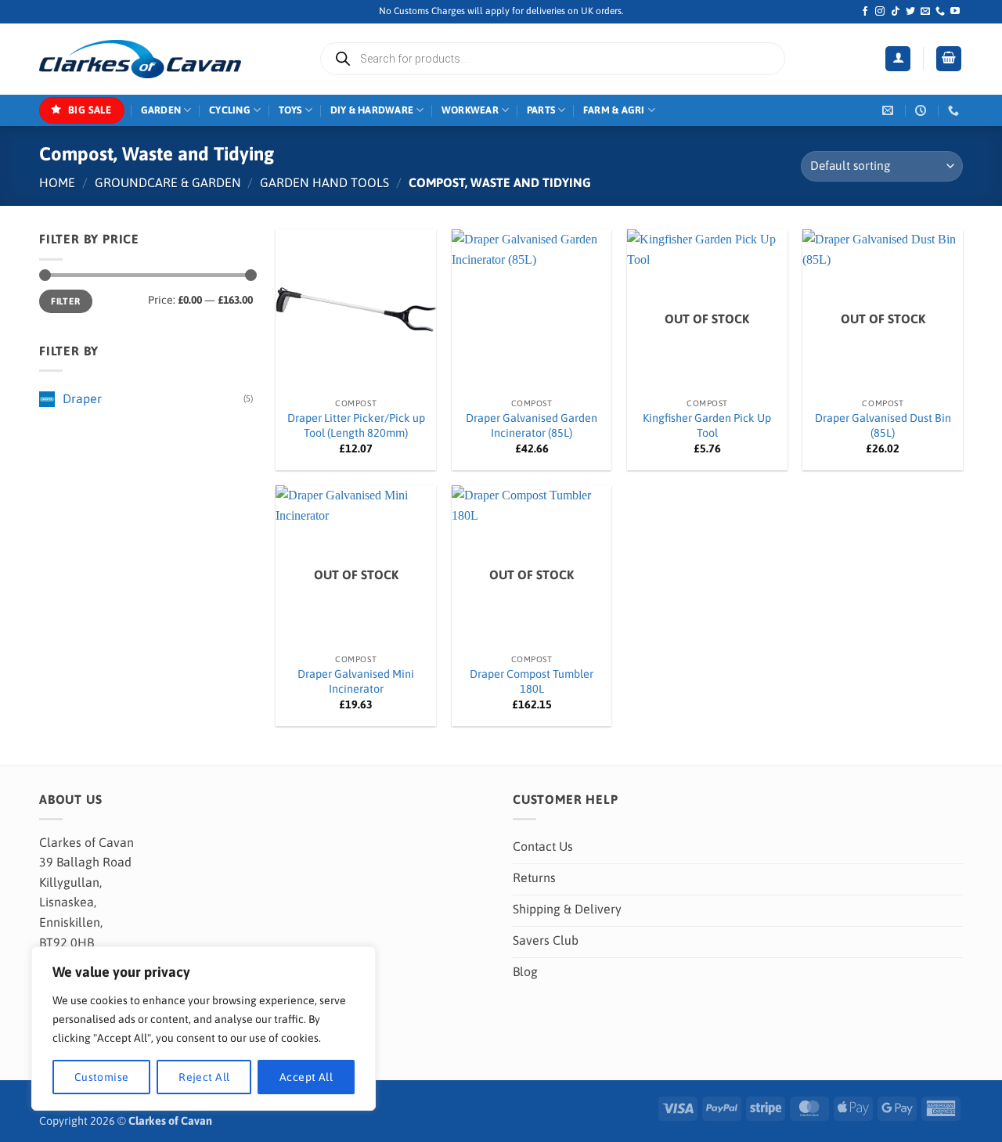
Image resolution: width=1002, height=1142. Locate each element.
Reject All (203, 1077)
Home (57, 182)
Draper (82, 398)
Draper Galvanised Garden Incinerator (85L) (531, 425)
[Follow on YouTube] (955, 11)
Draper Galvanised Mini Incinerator (355, 681)
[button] (897, 59)
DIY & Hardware (372, 110)
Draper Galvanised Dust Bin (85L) (883, 425)
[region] (203, 1028)
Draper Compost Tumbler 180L (531, 681)
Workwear (470, 110)
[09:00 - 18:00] (922, 110)
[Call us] (940, 11)
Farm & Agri (614, 110)
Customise (101, 1077)
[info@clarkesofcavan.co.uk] (889, 110)
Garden (161, 110)
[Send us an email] (925, 11)
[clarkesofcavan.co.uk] (140, 59)
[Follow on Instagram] (880, 11)
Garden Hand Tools (324, 182)
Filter (65, 301)
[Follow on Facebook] (865, 11)
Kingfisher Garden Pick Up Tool (707, 425)
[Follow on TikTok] (895, 11)
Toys (290, 110)
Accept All (306, 1077)
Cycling (229, 110)
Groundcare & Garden (168, 182)
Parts (541, 110)
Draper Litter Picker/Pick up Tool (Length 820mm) (356, 425)
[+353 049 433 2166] (955, 110)
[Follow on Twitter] (910, 11)
